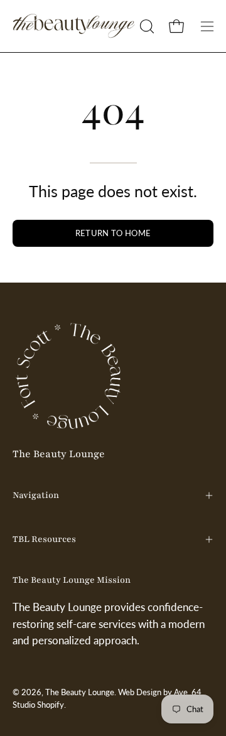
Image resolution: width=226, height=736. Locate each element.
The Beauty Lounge (59, 454)
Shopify (50, 705)
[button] (145, 26)
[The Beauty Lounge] (74, 26)
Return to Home (113, 233)
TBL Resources (44, 539)
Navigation (36, 495)
